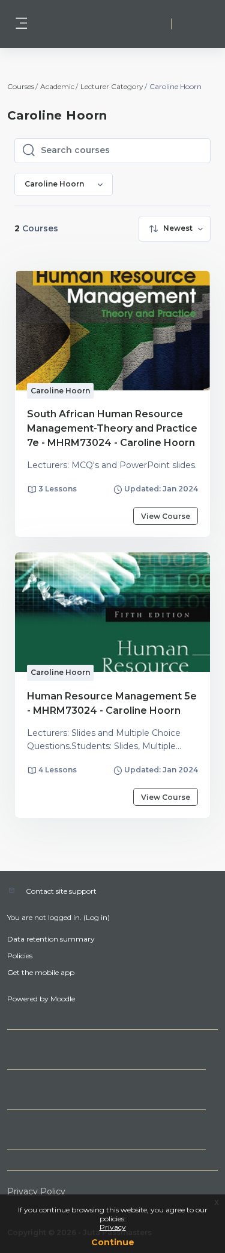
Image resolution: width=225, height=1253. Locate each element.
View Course (165, 516)
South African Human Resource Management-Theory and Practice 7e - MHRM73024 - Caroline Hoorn (112, 428)
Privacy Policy (36, 1191)
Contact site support (61, 891)
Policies (19, 955)
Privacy (113, 1227)
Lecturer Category (111, 86)
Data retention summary (51, 938)
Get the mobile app (40, 972)
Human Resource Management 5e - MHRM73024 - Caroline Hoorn (112, 703)
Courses (20, 86)
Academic (57, 86)
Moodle (62, 998)
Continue (112, 1242)
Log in (195, 23)
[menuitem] (175, 229)
